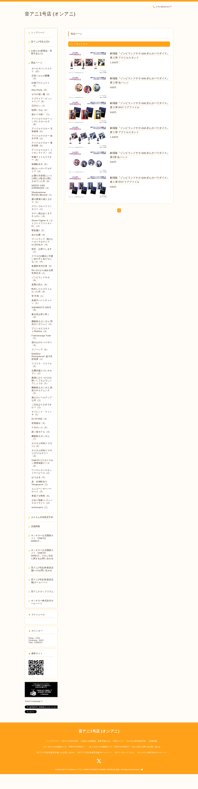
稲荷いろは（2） (40, 110)
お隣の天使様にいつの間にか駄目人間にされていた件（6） (42, 178)
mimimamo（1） (40, 507)
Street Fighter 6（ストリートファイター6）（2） (42, 223)
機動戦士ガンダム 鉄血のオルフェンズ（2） (42, 390)
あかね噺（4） (39, 234)
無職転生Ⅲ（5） (40, 164)
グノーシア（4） (40, 349)
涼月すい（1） (39, 105)
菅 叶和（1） (38, 296)
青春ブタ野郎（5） (41, 496)
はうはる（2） (39, 477)
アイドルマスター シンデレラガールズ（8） (42, 121)
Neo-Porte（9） (40, 90)
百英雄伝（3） (39, 423)
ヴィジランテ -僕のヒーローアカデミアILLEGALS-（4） (42, 242)
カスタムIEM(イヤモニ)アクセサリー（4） (42, 453)
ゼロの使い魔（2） (41, 94)
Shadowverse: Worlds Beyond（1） (42, 193)
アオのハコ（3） (40, 427)
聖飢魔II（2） (38, 230)
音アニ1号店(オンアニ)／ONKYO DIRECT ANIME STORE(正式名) (91, 770)
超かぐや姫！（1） (41, 114)
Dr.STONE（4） (40, 419)
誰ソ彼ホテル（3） (41, 432)
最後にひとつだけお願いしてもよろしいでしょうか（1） (42, 380)
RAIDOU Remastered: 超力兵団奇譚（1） (42, 356)
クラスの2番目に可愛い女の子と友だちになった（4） (42, 259)
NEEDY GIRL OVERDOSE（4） (41, 186)
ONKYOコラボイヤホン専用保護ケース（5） (42, 463)
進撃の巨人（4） (40, 284)
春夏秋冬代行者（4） (42, 266)
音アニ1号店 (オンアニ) (50, 13)
